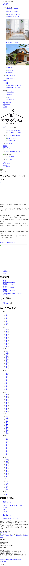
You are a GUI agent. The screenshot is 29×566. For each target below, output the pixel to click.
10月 (7, 332)
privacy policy (3, 561)
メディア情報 (6, 303)
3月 (7, 321)
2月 (7, 323)
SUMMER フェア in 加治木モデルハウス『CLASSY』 (13, 293)
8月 (7, 314)
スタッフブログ (7, 302)
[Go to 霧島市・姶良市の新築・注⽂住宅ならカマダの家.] (0, 534)
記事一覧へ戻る (7, 271)
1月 (7, 324)
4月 (7, 320)
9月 (7, 334)
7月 (7, 315)
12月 (7, 329)
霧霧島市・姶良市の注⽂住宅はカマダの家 (10, 559)
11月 (7, 331)
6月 (7, 317)
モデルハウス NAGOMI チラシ (7, 242)
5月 (7, 318)
